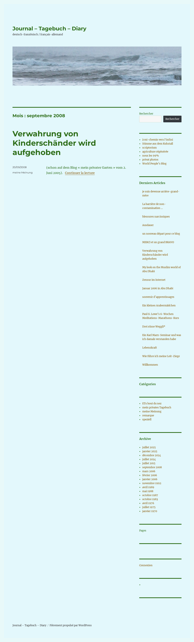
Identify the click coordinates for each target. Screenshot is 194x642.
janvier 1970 (149, 511)
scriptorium (149, 147)
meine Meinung (23, 172)
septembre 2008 (152, 467)
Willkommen (150, 364)
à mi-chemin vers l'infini (157, 139)
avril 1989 (148, 487)
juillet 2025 (149, 447)
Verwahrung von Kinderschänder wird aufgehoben (54, 143)
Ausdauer (148, 225)
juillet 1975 (149, 507)
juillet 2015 (148, 463)
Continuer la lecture (80, 173)
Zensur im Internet (153, 279)
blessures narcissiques (156, 216)
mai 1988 (147, 491)
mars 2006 (148, 471)
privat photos (150, 159)
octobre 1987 (150, 495)
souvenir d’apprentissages (158, 297)
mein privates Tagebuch (156, 407)
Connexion (146, 565)
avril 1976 (148, 503)
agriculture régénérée (155, 151)
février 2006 (149, 475)
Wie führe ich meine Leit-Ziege (161, 356)
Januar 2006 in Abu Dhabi (157, 288)
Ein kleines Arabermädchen (159, 305)
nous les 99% (150, 155)
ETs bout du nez (151, 403)
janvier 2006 (149, 479)
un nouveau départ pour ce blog (161, 233)
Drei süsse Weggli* (153, 326)
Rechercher (146, 113)
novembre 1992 (151, 483)
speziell (146, 419)
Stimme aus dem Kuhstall (157, 143)
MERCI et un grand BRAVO (158, 242)
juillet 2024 (149, 459)
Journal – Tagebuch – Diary (49, 28)
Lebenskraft (149, 347)
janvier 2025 (149, 451)
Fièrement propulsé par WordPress (71, 625)
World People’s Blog (154, 163)
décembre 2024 (151, 455)
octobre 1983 (150, 499)
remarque (148, 415)
